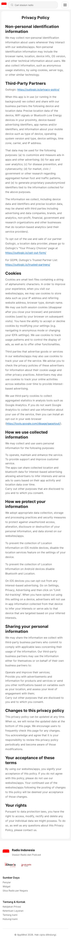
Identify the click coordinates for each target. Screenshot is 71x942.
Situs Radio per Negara (15, 890)
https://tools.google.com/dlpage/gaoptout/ (33, 423)
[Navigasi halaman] (65, 5)
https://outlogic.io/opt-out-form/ (25, 252)
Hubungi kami (10, 919)
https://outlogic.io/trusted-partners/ (27, 264)
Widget (6, 886)
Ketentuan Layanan (13, 910)
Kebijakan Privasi (12, 906)
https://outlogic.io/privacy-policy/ (38, 89)
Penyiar (7, 882)
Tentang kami (10, 914)
